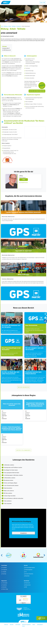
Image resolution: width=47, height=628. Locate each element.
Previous (2, 555)
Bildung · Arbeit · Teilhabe (9, 26)
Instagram (4, 569)
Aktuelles (4, 587)
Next (45, 555)
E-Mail (23, 179)
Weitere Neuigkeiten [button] (23, 387)
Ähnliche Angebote (26, 624)
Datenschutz (28, 585)
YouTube (4, 573)
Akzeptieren (23, 533)
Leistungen (17, 624)
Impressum (27, 582)
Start (2, 26)
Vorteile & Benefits (29, 573)
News (34, 624)
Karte (23, 626)
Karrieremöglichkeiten (30, 567)
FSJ (26, 571)
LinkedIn (4, 571)
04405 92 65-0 (24, 182)
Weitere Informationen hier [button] (37, 91)
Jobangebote (40, 624)
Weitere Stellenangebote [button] (23, 450)
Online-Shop (5, 589)
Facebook (4, 567)
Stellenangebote (28, 569)
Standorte (18, 26)
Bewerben (27, 575)
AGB (26, 587)
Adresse (6, 624)
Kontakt (11, 624)
